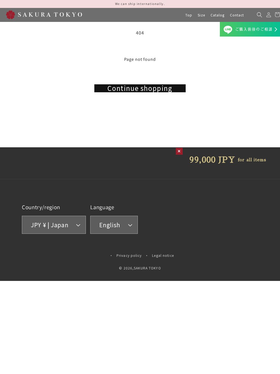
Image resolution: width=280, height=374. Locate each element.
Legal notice (163, 255)
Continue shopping (139, 88)
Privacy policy (129, 255)
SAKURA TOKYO (147, 268)
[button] (201, 15)
